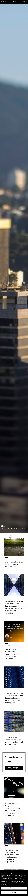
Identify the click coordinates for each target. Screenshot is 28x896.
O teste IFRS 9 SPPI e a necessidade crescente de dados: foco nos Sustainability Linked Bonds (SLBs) (14, 698)
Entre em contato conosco (14, 768)
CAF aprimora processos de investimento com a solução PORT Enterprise (13, 654)
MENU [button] (23, 2)
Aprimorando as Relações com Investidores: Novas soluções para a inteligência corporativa (12, 856)
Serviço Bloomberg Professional (9, 2)
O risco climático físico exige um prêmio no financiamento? (14, 564)
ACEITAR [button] (14, 892)
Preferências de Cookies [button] (14, 888)
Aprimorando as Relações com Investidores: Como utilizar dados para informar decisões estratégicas (12, 809)
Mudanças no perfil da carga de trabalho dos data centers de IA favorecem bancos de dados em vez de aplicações (14, 607)
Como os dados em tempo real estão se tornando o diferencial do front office (14, 741)
